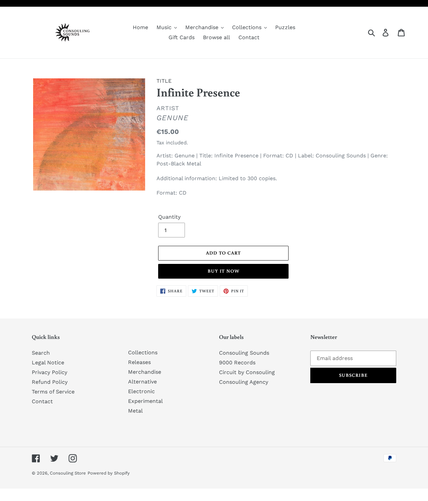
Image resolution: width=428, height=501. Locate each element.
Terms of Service (53, 391)
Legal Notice (48, 362)
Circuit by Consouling (247, 372)
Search (41, 353)
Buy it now (223, 271)
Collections (142, 352)
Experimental (145, 401)
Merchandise (144, 372)
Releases (139, 362)
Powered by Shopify (109, 473)
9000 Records (237, 362)
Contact (42, 401)
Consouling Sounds (244, 353)
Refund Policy (50, 382)
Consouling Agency (243, 382)
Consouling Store (68, 473)
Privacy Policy (49, 372)
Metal (135, 411)
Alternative (142, 381)
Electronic (141, 391)
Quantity (169, 217)
